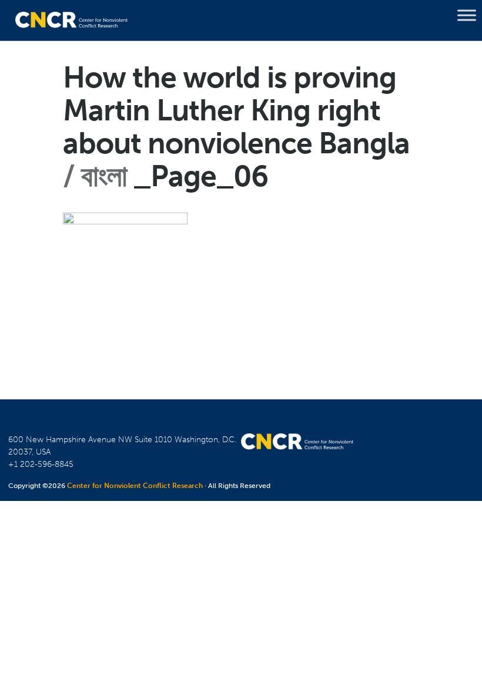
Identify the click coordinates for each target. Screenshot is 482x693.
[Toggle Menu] (466, 15)
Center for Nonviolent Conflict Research (135, 486)
